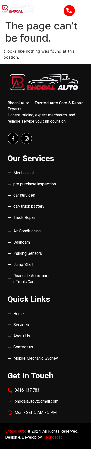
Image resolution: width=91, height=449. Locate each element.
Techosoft (52, 437)
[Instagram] (26, 138)
